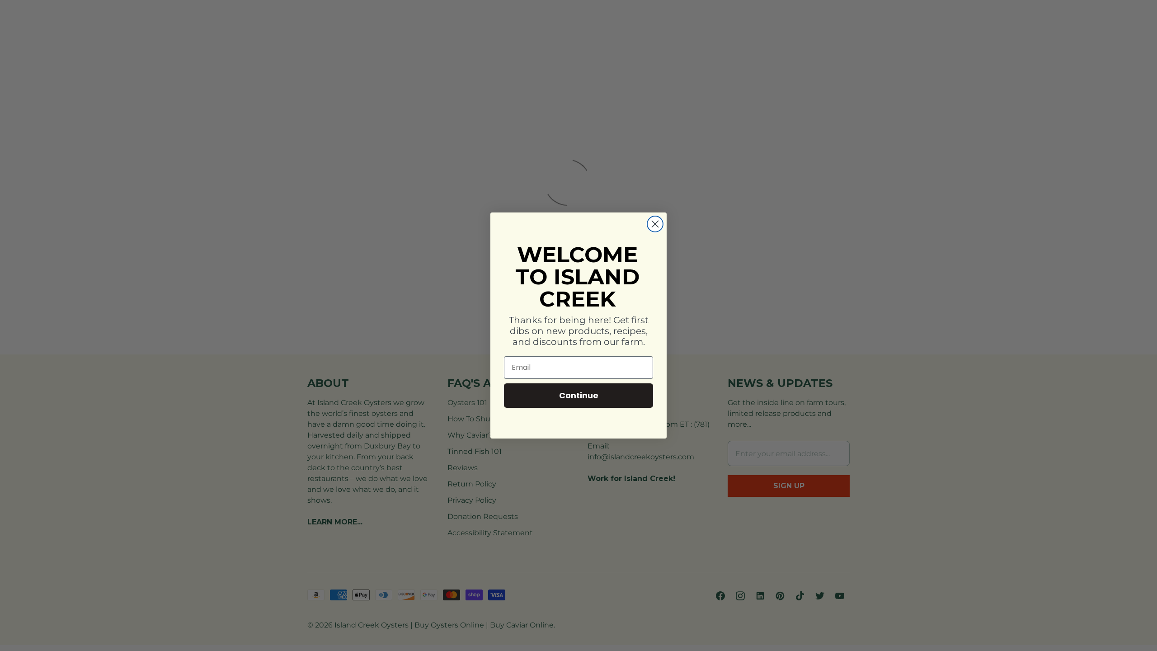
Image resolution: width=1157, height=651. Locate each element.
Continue (578, 395)
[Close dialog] (655, 224)
